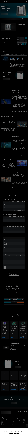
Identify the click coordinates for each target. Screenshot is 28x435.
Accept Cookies (16, 433)
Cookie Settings (11, 433)
